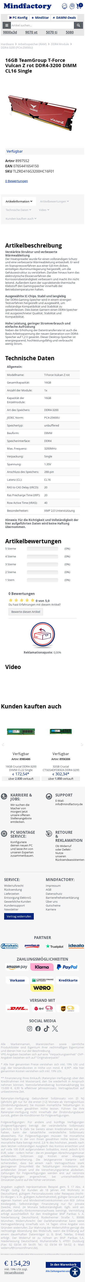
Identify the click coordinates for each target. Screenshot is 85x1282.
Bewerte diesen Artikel (25, 612)
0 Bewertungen (16, 181)
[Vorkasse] (18, 980)
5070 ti (51, 32)
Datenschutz (54, 894)
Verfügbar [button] (15, 151)
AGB (48, 889)
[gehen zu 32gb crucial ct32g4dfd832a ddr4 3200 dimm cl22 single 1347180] (61, 747)
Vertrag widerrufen (19, 916)
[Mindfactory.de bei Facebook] (38, 1028)
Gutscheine (53, 905)
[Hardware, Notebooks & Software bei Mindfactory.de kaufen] (27, 6)
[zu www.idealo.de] (76, 946)
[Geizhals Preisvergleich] (9, 946)
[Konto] (72, 5)
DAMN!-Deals (65, 18)
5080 (70, 32)
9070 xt (31, 32)
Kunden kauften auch (20, 219)
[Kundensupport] (64, 5)
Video (42, 210)
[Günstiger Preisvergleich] (32, 946)
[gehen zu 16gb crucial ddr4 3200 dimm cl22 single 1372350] (21, 747)
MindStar (41, 18)
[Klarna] (42, 967)
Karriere (51, 909)
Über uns (52, 901)
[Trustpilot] (54, 946)
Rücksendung (13, 889)
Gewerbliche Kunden (17, 901)
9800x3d (10, 32)
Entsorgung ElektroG (17, 898)
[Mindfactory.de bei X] (55, 1028)
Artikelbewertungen (53, 201)
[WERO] (42, 988)
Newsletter (11, 909)
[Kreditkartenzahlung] (67, 980)
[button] (7, 25)
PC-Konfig (19, 18)
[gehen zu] (5, 532)
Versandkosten (14, 1272)
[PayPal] (67, 967)
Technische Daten (17, 210)
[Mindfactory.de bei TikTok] (46, 1028)
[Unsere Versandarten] (42, 1008)
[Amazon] (17, 967)
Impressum (53, 886)
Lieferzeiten (11, 894)
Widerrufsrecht (14, 886)
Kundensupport (14, 905)
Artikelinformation (17, 201)
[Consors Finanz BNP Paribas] (43, 980)
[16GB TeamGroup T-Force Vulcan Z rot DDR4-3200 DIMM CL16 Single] (42, 113)
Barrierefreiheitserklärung (62, 898)
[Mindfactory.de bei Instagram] (29, 1028)
